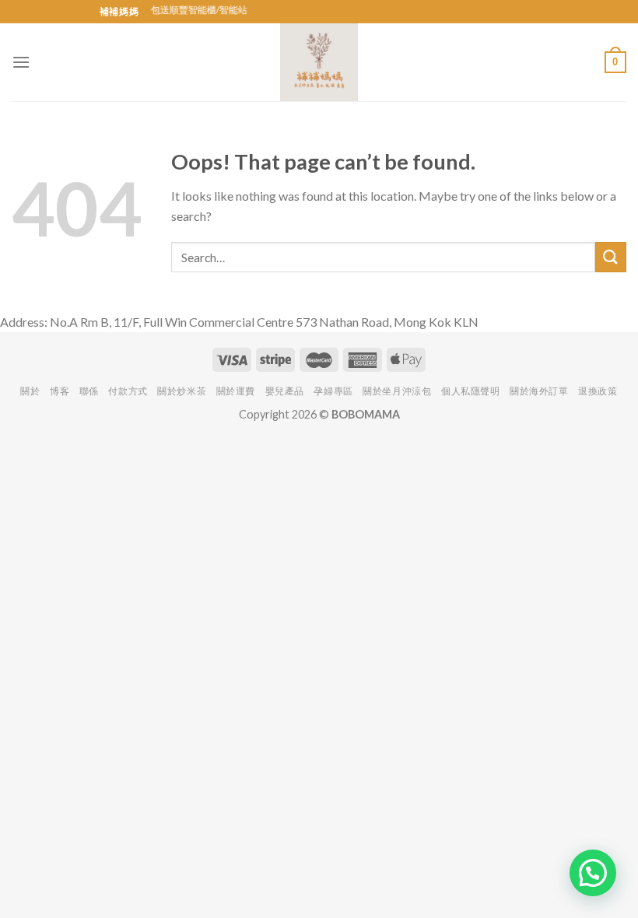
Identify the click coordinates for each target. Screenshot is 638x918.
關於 (30, 391)
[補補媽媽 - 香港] (319, 62)
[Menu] (21, 62)
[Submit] (610, 257)
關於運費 (235, 391)
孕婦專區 (333, 391)
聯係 (89, 391)
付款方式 (127, 391)
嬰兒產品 (284, 391)
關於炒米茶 (181, 391)
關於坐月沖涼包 (397, 391)
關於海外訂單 (539, 391)
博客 (59, 391)
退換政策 (597, 391)
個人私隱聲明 (470, 391)
